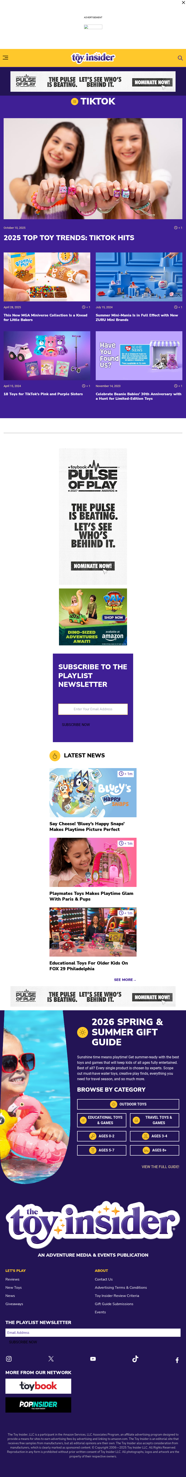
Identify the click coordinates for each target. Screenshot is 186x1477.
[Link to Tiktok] (135, 1358)
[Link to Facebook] (177, 1360)
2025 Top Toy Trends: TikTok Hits (69, 238)
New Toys (13, 1287)
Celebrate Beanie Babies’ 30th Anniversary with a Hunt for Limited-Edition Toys (138, 396)
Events (100, 1312)
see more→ (125, 979)
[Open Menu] (5, 57)
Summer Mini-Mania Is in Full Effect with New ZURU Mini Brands (137, 317)
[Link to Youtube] (93, 1358)
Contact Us (104, 1279)
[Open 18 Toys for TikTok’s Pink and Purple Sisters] (47, 355)
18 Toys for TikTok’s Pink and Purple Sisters (43, 394)
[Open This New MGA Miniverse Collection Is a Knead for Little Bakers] (47, 276)
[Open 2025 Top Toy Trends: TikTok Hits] (93, 168)
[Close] (183, 2)
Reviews (12, 1279)
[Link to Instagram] (8, 1358)
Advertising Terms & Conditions (121, 1287)
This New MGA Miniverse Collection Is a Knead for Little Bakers (45, 317)
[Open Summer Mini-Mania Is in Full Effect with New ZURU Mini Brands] (139, 276)
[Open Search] (180, 58)
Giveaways (14, 1303)
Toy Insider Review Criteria (117, 1295)
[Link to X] (51, 1358)
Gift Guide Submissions (114, 1303)
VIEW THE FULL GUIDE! (160, 1167)
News (10, 1295)
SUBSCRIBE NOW (76, 725)
